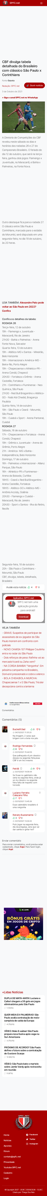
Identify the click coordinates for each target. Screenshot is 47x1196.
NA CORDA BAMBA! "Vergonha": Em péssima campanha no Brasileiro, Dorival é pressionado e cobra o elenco (23, 670)
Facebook (33, 1134)
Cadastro (8, 1173)
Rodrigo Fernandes (22, 746)
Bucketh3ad (19, 729)
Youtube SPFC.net (12, 1167)
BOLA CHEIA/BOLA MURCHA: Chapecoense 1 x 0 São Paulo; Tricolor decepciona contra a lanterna (23, 682)
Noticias (7, 1140)
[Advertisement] (23, 31)
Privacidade (9, 1162)
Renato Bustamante (23, 815)
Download (23, 616)
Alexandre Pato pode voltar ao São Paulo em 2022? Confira (23, 306)
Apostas (7, 1145)
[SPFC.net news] (23, 704)
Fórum (7, 1151)
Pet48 (16, 768)
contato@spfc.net (12, 1156)
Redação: (10, 86)
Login (6, 1178)
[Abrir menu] (41, 3)
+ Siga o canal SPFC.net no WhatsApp (20, 97)
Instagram (33, 1144)
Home (6, 1135)
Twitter (32, 1139)
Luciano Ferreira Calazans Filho (21, 794)
